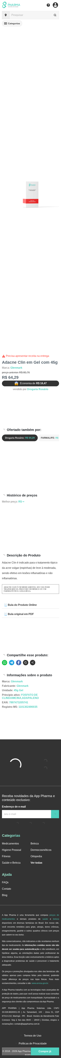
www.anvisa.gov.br (40, 983)
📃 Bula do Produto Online (20, 604)
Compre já (45, 1051)
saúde (45, 919)
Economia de (33, 383)
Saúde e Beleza (11, 862)
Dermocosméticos (41, 850)
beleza (56, 919)
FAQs (5, 882)
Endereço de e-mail (14, 806)
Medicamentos (10, 843)
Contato (6, 888)
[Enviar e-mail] (55, 814)
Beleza (35, 843)
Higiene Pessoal (11, 850)
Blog (4, 895)
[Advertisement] (30, 410)
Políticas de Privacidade (33, 1043)
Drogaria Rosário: (20, 437)
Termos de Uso (32, 1035)
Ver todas (36, 862)
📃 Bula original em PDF (19, 614)
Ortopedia (36, 856)
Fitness (6, 856)
